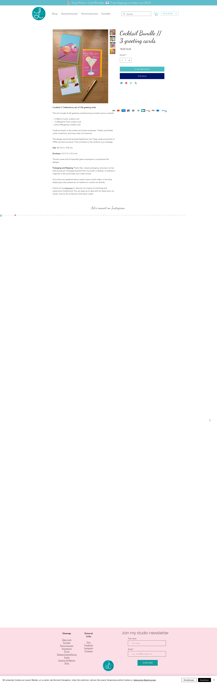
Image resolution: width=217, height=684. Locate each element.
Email (130, 649)
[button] (156, 14)
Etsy (89, 642)
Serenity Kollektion (66, 660)
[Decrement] (122, 60)
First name (132, 638)
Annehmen (204, 680)
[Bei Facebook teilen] (121, 83)
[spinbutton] (126, 60)
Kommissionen (66, 645)
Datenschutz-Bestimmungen (144, 680)
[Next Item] (210, 420)
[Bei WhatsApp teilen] (130, 83)
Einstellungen (189, 680)
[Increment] (129, 60)
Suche (67, 657)
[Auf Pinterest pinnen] (126, 83)
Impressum (67, 648)
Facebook (88, 645)
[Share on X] (135, 83)
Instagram (69, 188)
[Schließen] (213, 680)
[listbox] (170, 13)
